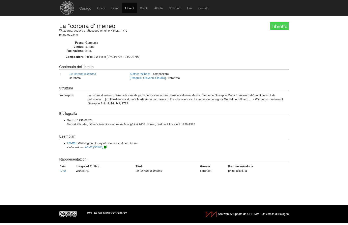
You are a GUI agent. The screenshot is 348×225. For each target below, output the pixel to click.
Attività (158, 8)
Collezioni (175, 8)
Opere (101, 8)
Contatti (203, 8)
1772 (62, 171)
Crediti (144, 8)
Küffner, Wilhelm (140, 74)
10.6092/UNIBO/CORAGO (110, 213)
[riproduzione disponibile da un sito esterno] (105, 147)
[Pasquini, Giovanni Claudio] (148, 78)
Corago (85, 8)
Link (189, 8)
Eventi (115, 8)
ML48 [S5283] (94, 147)
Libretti (129, 8)
